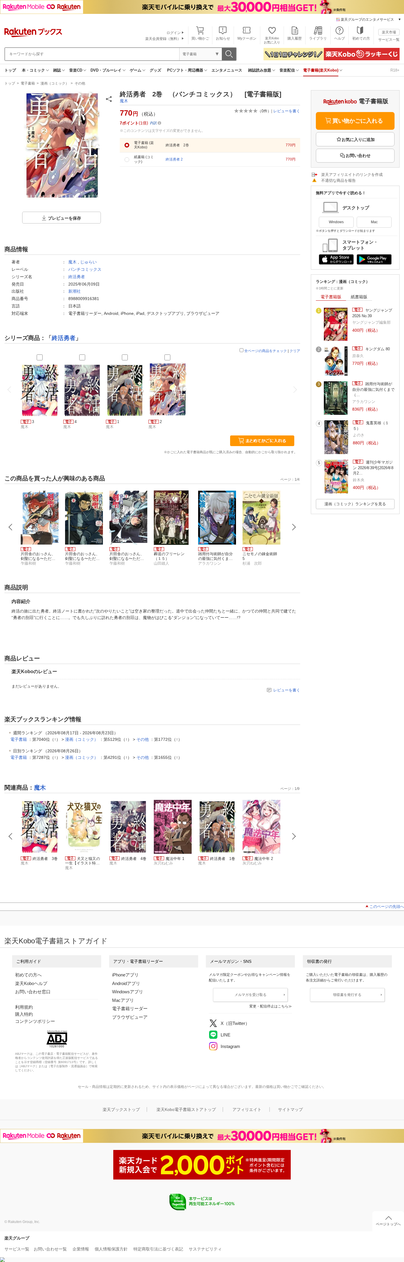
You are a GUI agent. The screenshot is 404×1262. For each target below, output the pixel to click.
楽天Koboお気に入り (272, 40)
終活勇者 (76, 276)
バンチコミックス (84, 269)
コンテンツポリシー (35, 1021)
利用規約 (24, 1007)
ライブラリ (318, 38)
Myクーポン (246, 38)
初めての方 (361, 38)
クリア (295, 351)
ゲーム (135, 70)
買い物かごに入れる (357, 121)
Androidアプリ (126, 983)
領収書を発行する (347, 995)
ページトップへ (388, 1224)
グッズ (155, 70)
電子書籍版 (331, 296)
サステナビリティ (205, 1249)
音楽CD (75, 70)
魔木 (124, 100)
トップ (10, 70)
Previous (10, 527)
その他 (80, 83)
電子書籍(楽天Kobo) (320, 70)
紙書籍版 (359, 296)
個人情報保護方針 (111, 1249)
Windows (336, 222)
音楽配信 (287, 70)
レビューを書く (286, 111)
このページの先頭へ (386, 906)
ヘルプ (339, 38)
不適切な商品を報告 (338, 180)
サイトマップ (290, 1109)
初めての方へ (28, 974)
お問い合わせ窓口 (33, 991)
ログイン (174, 33)
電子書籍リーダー (130, 1008)
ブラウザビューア (130, 1017)
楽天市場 (389, 32)
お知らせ (223, 38)
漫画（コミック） (55, 83)
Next (294, 527)
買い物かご (200, 38)
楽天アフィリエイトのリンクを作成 (352, 174)
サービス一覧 (389, 40)
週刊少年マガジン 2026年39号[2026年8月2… (373, 467)
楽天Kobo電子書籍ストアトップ (186, 1109)
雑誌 (57, 70)
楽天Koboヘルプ (31, 983)
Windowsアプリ (127, 991)
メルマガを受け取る (250, 995)
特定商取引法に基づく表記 (158, 1249)
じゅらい (88, 262)
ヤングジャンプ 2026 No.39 (372, 313)
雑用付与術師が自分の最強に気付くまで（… (373, 389)
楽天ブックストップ (121, 1109)
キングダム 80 (377, 349)
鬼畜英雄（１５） (371, 425)
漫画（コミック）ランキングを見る (355, 504)
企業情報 (80, 1249)
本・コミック (33, 70)
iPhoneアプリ (125, 974)
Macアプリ (123, 1000)
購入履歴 (294, 38)
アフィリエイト (246, 1109)
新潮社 (74, 291)
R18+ (395, 70)
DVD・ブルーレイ (106, 70)
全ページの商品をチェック (265, 351)
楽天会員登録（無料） (163, 38)
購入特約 (24, 1014)
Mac (374, 222)
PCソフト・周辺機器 (185, 70)
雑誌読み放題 (259, 70)
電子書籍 (28, 83)
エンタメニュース (226, 70)
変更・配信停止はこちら (268, 1006)
